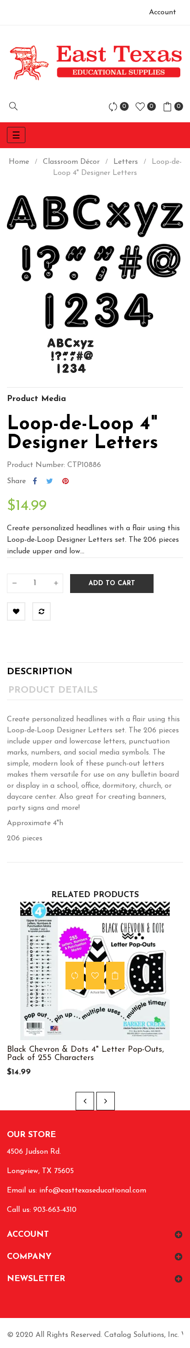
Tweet (49, 481)
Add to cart (112, 583)
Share (35, 481)
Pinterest (65, 481)
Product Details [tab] (53, 690)
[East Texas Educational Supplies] (95, 62)
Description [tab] (39, 672)
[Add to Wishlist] (16, 611)
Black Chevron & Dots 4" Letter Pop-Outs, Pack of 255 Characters (85, 1054)
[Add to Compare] (41, 611)
